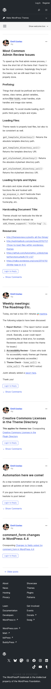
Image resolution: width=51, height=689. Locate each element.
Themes (31, 588)
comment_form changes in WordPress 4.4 (21, 537)
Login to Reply (10, 271)
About (5, 583)
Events (30, 610)
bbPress (8, 637)
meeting (43, 313)
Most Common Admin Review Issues (19, 53)
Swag (31, 620)
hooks (17, 98)
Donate (32, 615)
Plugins (30, 592)
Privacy (6, 597)
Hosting (6, 592)
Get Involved (33, 606)
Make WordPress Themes (17, 18)
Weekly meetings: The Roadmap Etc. (17, 305)
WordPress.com (11, 628)
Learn (5, 606)
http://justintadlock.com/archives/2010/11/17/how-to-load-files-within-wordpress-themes (27, 245)
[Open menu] (47, 10)
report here (30, 373)
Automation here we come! (23, 475)
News (5, 588)
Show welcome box (37, 26)
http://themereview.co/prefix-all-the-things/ (27, 237)
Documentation (10, 610)
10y (11, 44)
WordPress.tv (10, 620)
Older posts (11, 571)
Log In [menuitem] (38, 3)
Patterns (31, 597)
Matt (6, 633)
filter (11, 98)
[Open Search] (39, 10)
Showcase (32, 583)
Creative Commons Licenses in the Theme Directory (24, 420)
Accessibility (13, 350)
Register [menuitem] (46, 3)
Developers (8, 615)
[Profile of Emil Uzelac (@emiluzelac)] (6, 43)
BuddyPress (10, 642)
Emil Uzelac (16, 41)
